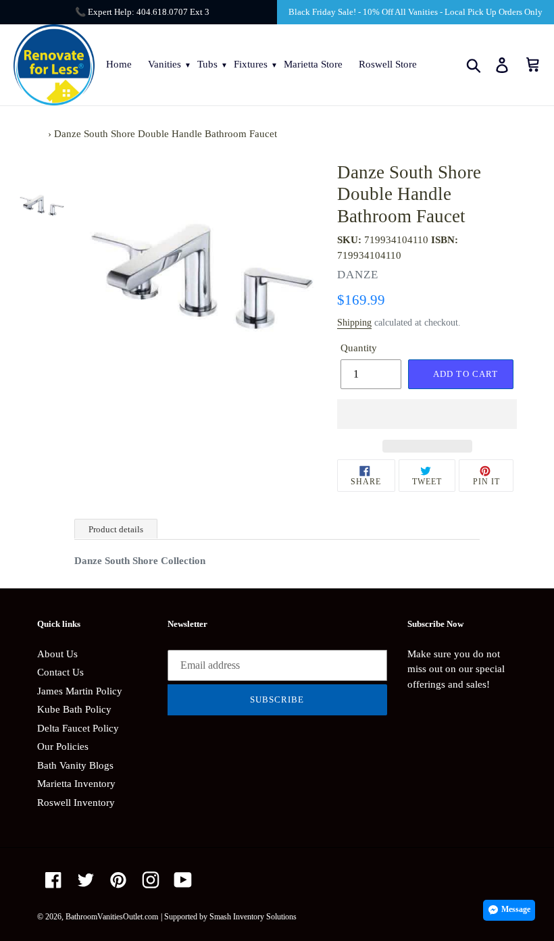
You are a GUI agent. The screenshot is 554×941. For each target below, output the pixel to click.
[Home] (41, 133)
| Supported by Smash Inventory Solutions (229, 916)
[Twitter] (86, 879)
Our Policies (63, 746)
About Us (57, 653)
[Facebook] (53, 879)
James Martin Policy (79, 691)
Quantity (359, 347)
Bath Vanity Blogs (75, 765)
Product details (116, 529)
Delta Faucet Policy (78, 728)
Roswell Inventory (76, 802)
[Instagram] (150, 879)
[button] (427, 414)
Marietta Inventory (76, 783)
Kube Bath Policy (74, 709)
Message (515, 909)
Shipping (354, 322)
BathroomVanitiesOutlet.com (112, 916)
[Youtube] (183, 879)
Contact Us (60, 672)
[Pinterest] (118, 879)
